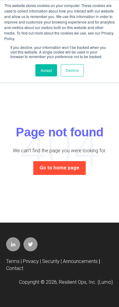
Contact (14, 268)
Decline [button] (72, 70)
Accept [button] (46, 70)
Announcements (80, 261)
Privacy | (32, 261)
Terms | (14, 261)
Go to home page (59, 168)
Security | (52, 261)
